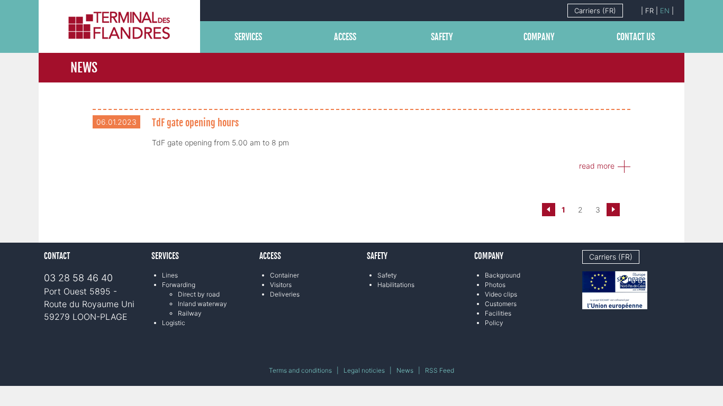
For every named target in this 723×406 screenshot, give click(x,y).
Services (248, 37)
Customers (501, 304)
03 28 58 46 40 (78, 277)
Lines (170, 275)
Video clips (501, 294)
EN (665, 10)
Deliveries (285, 294)
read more (596, 165)
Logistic (173, 323)
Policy (494, 323)
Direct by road (199, 294)
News (404, 370)
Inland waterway (202, 304)
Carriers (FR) (595, 10)
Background (502, 275)
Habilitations (395, 285)
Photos (495, 285)
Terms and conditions (300, 370)
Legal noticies (364, 370)
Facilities (498, 313)
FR (649, 10)
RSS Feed (439, 370)
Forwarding (178, 285)
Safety (442, 37)
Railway (190, 313)
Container (284, 275)
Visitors (281, 285)
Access (345, 37)
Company (539, 37)
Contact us (636, 37)
